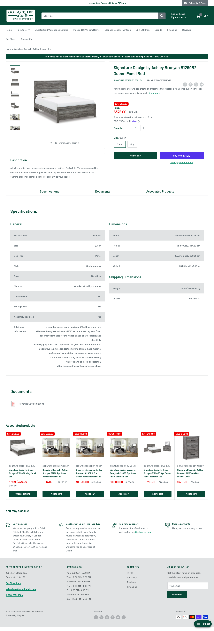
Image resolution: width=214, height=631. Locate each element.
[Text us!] (203, 625)
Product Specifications (31, 403)
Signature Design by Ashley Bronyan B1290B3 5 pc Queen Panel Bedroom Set (123, 473)
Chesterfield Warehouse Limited (51, 29)
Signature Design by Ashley (128, 80)
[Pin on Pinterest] (191, 84)
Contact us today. (144, 532)
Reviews (186, 29)
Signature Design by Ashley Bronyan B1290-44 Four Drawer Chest (190, 473)
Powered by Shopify (15, 615)
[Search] (162, 16)
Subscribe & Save (197, 3)
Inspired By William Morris (86, 29)
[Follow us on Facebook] (96, 617)
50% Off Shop (143, 29)
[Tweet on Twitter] (196, 84)
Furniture (22, 29)
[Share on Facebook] (185, 84)
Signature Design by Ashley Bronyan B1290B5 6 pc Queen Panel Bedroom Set (157, 473)
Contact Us (26, 39)
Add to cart (135, 155)
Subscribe (177, 594)
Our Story (10, 39)
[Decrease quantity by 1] (128, 128)
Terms (130, 572)
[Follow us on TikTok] (124, 617)
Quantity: (118, 128)
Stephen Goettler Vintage (118, 29)
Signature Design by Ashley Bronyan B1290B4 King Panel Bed (22, 473)
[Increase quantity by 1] (143, 128)
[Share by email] (202, 84)
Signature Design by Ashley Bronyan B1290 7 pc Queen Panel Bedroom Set (55, 473)
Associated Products (160, 191)
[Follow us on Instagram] (107, 617)
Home (9, 29)
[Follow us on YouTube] (118, 617)
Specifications (49, 191)
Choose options (22, 493)
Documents (102, 191)
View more (154, 93)
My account (177, 17)
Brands (158, 29)
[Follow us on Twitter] (101, 617)
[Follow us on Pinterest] (112, 617)
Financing (172, 29)
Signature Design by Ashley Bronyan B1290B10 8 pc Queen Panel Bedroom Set (89, 473)
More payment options (181, 162)
